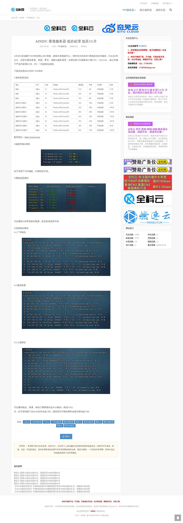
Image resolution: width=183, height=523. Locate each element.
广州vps (46, 422)
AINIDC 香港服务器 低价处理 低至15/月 (66, 41)
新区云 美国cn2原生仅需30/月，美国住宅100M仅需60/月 (37, 473)
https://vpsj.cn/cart (32, 137)
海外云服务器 (68, 422)
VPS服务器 (128, 10)
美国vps (78, 422)
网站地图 (105, 515)
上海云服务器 (36, 422)
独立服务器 (146, 10)
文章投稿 (155, 3)
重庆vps (98, 422)
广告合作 (143, 3)
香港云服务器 (70, 426)
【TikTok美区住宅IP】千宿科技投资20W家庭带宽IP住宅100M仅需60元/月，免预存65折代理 (52, 486)
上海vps (26, 422)
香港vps (60, 426)
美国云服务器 (88, 422)
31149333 (142, 46)
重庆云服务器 (108, 422)
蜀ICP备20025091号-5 (94, 515)
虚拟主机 (160, 10)
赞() (67, 436)
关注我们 (166, 3)
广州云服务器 (56, 422)
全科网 (19, 9)
